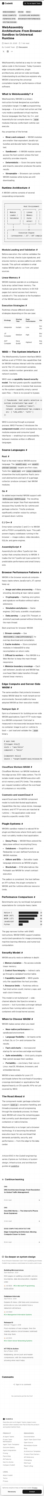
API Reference (29, 1457)
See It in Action (8, 1462)
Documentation (29, 1437)
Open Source (28, 1443)
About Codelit (8, 1475)
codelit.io (15, 1166)
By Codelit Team (8, 47)
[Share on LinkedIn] (7, 51)
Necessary (12, 1492)
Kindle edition (9, 1288)
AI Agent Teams (8, 1437)
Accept (32, 1492)
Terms (5, 1478)
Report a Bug (28, 1466)
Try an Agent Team (34, 3)
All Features (7, 1459)
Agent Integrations (9, 1450)
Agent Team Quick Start (32, 1440)
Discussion (23, 47)
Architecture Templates (32, 1451)
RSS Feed (27, 1463)
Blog (25, 1448)
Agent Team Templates (11, 1445)
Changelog (28, 1460)
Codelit (8, 3)
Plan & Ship (7, 1456)
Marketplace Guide (30, 1445)
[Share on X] (3, 51)
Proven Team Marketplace (7, 1441)
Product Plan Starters (31, 1454)
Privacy (5, 1481)
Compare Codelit (9, 1465)
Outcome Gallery (9, 1447)
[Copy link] (11, 51)
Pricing (5, 1453)
